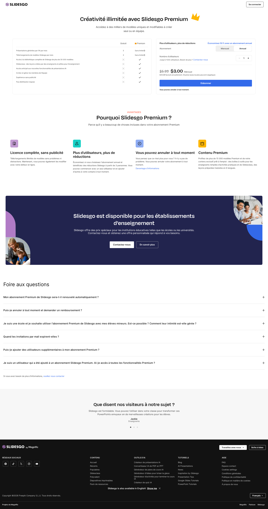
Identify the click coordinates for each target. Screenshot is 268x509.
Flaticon (252, 505)
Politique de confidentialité (234, 477)
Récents (93, 466)
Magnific (243, 505)
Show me (152, 488)
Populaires (95, 470)
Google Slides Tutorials (188, 480)
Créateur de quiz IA (143, 482)
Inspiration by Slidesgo (188, 473)
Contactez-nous (200, 59)
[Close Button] (159, 488)
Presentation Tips (186, 477)
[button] (130, 427)
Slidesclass (95, 473)
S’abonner (205, 83)
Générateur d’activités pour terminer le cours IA (154, 478)
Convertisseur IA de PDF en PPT (148, 466)
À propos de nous (230, 484)
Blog (180, 462)
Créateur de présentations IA (147, 462)
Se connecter (255, 4)
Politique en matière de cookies (236, 481)
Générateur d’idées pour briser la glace (151, 473)
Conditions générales (231, 473)
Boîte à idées (257, 447)
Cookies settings (229, 470)
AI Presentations (185, 466)
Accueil (93, 462)
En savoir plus (147, 244)
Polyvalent (95, 477)
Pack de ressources (99, 484)
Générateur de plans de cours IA (148, 470)
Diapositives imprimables (101, 480)
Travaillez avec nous (231, 447)
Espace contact (229, 466)
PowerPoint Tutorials (187, 484)
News (180, 470)
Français (256, 495)
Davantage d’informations (147, 168)
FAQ (224, 462)
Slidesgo (261, 505)
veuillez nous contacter (53, 376)
